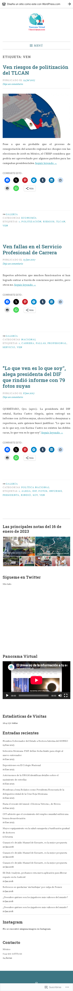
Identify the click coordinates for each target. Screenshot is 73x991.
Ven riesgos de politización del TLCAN (35, 70)
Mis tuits (7, 584)
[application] (36, 680)
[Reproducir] (7, 695)
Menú (38, 45)
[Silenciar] (60, 695)
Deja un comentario (13, 84)
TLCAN (60, 221)
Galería (12, 214)
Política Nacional (35, 487)
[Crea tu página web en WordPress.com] (36, 4)
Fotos (42, 491)
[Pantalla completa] (66, 695)
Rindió (26, 495)
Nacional (28, 339)
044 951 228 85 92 (12, 953)
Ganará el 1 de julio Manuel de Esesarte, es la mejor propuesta (35, 842)
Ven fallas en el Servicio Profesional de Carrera (32, 249)
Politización (31, 221)
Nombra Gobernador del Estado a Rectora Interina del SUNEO (35, 741)
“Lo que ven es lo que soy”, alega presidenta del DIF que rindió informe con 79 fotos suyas (34, 377)
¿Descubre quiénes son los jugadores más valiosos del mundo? (35, 897)
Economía (29, 218)
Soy (35, 495)
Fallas (41, 343)
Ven (5, 225)
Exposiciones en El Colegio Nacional (22, 765)
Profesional (57, 343)
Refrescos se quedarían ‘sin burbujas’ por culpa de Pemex (32, 887)
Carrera (27, 343)
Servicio (9, 347)
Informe (55, 491)
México (6, 949)
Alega (26, 491)
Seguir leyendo (46, 163)
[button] (19, 546)
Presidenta (11, 495)
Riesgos (49, 221)
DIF (34, 491)
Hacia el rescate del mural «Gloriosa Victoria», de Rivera (31, 804)
